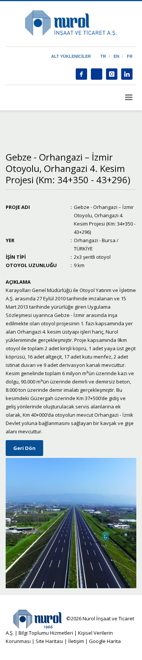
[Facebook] (81, 74)
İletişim (75, 641)
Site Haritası (49, 641)
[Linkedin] (127, 74)
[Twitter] (96, 74)
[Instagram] (111, 74)
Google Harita (105, 641)
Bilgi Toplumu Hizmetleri (46, 632)
